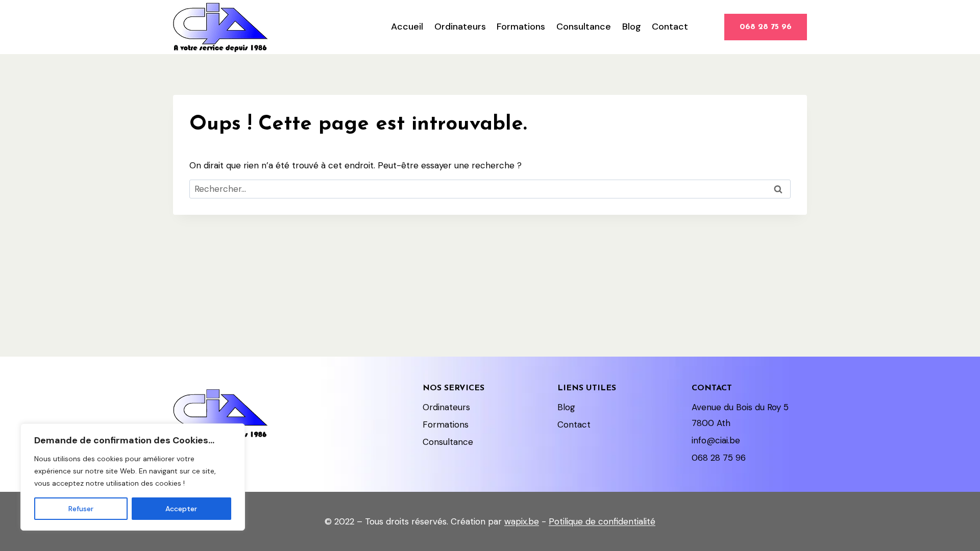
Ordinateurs (460, 26)
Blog (631, 26)
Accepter (181, 508)
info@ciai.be (716, 440)
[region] (132, 477)
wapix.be (521, 521)
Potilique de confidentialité (602, 521)
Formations (521, 26)
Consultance (583, 26)
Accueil (407, 26)
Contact (670, 26)
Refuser (80, 508)
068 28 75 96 (766, 27)
